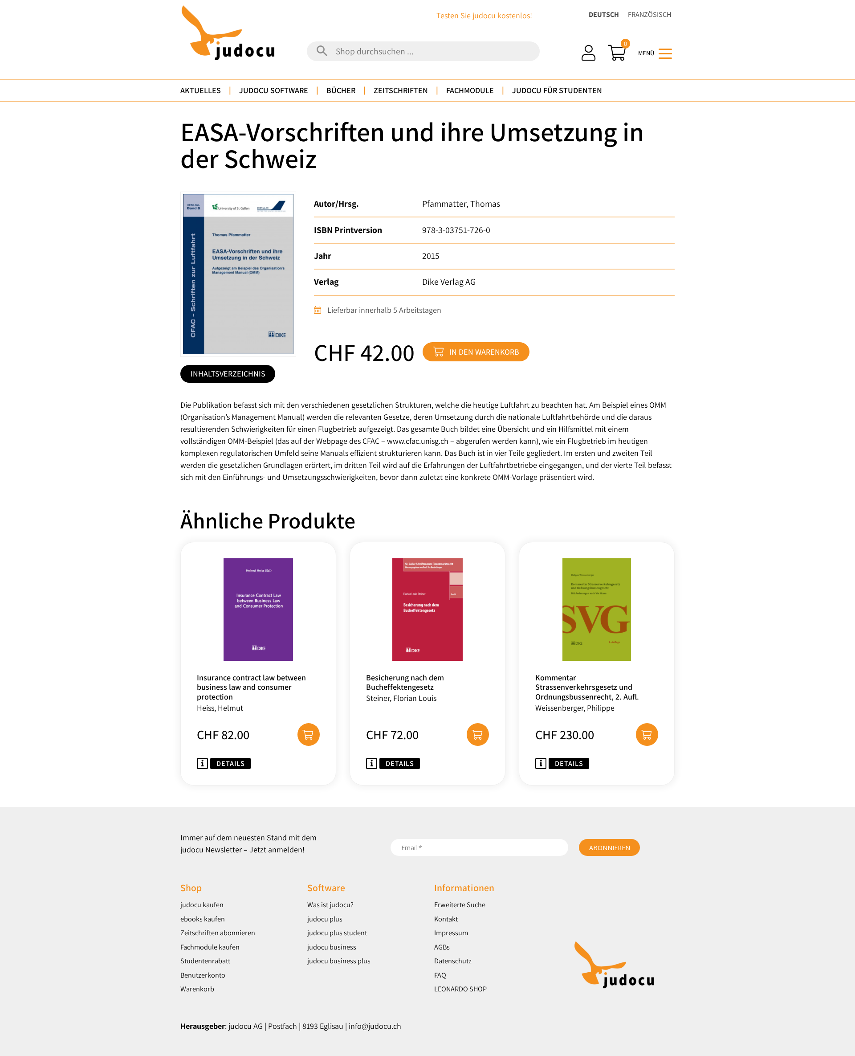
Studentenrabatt (205, 961)
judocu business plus (338, 961)
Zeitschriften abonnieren (217, 932)
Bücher (340, 90)
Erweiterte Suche (459, 904)
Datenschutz (453, 961)
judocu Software (273, 90)
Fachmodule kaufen (210, 947)
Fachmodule (470, 90)
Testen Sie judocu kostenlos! (484, 15)
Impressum (451, 932)
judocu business (331, 947)
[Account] (589, 52)
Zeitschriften (401, 90)
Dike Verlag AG (449, 281)
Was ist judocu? (330, 904)
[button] (308, 734)
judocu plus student (337, 932)
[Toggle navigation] (665, 53)
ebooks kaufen (202, 919)
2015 (431, 256)
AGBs (442, 947)
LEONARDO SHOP (460, 989)
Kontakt (446, 919)
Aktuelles (200, 90)
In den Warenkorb (484, 352)
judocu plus (324, 919)
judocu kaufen (202, 904)
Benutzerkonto (202, 975)
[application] (852, 1054)
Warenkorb (197, 989)
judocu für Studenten (557, 90)
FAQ (440, 975)
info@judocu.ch (375, 1026)
